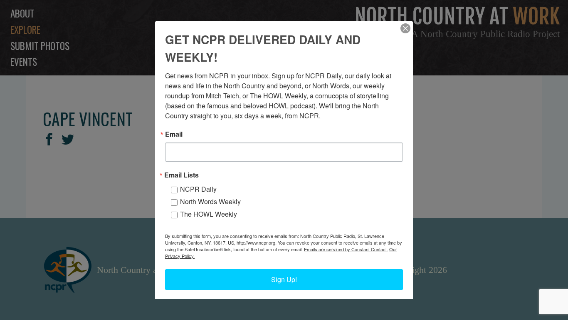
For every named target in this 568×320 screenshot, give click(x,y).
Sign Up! (284, 279)
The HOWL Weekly (208, 214)
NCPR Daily (198, 189)
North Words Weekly (210, 201)
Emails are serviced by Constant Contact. (346, 249)
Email (174, 134)
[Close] (405, 28)
